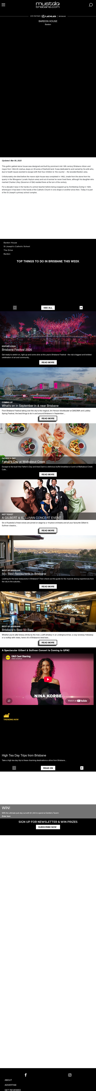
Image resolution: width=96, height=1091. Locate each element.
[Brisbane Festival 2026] (48, 334)
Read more (48, 362)
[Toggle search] (90, 5)
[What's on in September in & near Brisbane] (48, 390)
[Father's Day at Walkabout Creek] (48, 446)
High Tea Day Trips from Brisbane (24, 755)
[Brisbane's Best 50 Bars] (48, 614)
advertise (11, 1084)
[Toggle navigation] (3, 5)
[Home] (48, 4)
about (8, 1079)
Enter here (6, 816)
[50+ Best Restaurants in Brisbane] (48, 558)
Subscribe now (47, 827)
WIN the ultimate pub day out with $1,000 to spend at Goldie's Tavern (30, 813)
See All (48, 307)
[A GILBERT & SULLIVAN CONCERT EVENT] (48, 502)
